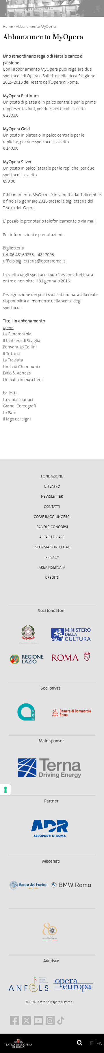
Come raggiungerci (52, 517)
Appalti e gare (52, 537)
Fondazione (52, 476)
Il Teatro (52, 486)
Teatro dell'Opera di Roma (54, 1002)
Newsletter (52, 496)
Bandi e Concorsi (52, 527)
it (91, 1043)
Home (8, 26)
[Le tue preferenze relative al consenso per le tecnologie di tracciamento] (5, 789)
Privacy (52, 557)
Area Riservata (52, 567)
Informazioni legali (52, 547)
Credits (52, 577)
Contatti (52, 506)
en (99, 1043)
